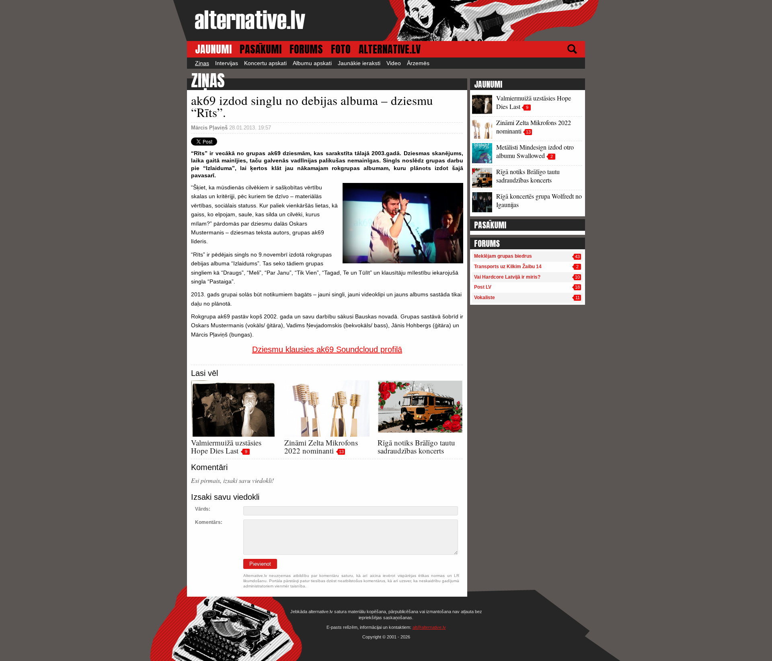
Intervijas (226, 63)
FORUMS (306, 49)
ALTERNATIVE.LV (390, 49)
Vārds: (202, 509)
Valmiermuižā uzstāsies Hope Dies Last (226, 446)
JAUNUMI (213, 49)
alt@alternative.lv (429, 627)
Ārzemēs (418, 63)
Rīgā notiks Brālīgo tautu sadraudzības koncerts (416, 446)
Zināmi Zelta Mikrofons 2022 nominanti (321, 446)
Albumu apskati (312, 63)
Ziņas (202, 63)
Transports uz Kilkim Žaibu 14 (508, 266)
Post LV (482, 287)
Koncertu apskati (265, 63)
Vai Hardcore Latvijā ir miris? (507, 277)
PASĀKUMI (260, 49)
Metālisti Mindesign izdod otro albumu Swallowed (535, 151)
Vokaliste (484, 297)
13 (341, 451)
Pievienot (260, 564)
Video (393, 63)
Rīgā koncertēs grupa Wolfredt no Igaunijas (539, 200)
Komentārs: (208, 522)
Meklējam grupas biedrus (503, 256)
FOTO (341, 49)
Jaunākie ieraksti (359, 63)
